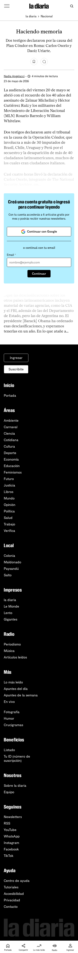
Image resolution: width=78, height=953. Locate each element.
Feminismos (13, 472)
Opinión (9, 505)
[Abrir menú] (7, 6)
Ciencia (9, 433)
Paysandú (11, 569)
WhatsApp (12, 836)
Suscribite (16, 369)
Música (9, 651)
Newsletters (13, 817)
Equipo (9, 792)
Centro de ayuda (17, 881)
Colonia (9, 556)
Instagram (11, 843)
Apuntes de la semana (21, 695)
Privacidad (12, 900)
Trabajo (9, 524)
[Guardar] (33, 61)
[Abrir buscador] (71, 6)
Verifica (9, 531)
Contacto (11, 907)
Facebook (11, 849)
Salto (8, 575)
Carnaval (10, 427)
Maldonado (12, 562)
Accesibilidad (14, 894)
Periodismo (12, 644)
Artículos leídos (15, 657)
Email (11, 255)
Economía (11, 459)
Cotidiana (11, 440)
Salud (8, 518)
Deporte (10, 453)
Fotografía (12, 712)
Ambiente (11, 420)
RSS (7, 823)
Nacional (47, 16)
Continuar (39, 273)
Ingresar (16, 358)
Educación (12, 466)
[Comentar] (44, 61)
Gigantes (10, 619)
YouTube (10, 830)
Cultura (9, 446)
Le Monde (11, 606)
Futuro (9, 479)
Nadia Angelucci (14, 76)
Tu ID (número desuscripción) (17, 758)
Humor (9, 718)
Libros (8, 492)
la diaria (31, 16)
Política (9, 511)
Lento (8, 613)
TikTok (8, 856)
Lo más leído (13, 682)
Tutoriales (11, 887)
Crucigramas (13, 725)
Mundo (9, 498)
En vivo (9, 702)
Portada (10, 395)
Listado (9, 750)
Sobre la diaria (15, 786)
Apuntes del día (16, 689)
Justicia (9, 485)
